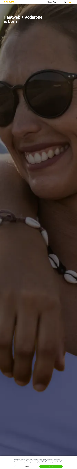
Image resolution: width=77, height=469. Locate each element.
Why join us (65, 2)
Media (39, 2)
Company (34, 2)
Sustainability (60, 2)
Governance (43, 2)
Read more (8, 28)
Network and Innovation (49, 2)
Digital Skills (54, 2)
